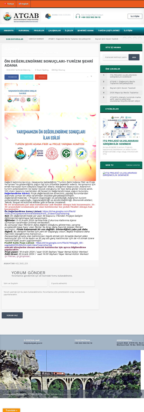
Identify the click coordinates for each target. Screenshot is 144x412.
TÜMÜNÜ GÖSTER (133, 165)
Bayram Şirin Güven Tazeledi (89, 39)
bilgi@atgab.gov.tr (33, 343)
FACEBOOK (12, 77)
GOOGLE (42, 77)
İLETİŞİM (135, 16)
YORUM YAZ (12, 315)
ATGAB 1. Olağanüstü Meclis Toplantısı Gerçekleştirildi (53, 39)
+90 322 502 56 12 (83, 343)
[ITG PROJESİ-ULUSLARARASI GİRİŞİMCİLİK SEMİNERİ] (121, 127)
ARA (134, 57)
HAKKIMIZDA (12, 355)
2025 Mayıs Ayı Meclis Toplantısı (118, 39)
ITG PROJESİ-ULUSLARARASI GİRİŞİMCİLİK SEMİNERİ (120, 142)
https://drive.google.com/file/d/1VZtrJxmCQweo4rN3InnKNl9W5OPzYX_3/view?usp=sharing (40, 212)
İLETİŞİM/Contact (34, 355)
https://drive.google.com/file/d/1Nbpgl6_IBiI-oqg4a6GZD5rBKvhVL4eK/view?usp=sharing (44, 243)
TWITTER (28, 77)
